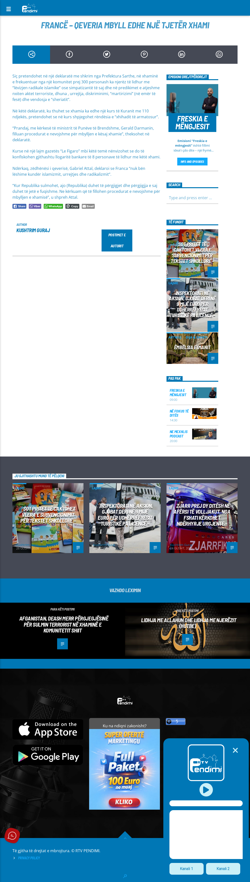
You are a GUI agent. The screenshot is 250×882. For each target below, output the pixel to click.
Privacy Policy (29, 858)
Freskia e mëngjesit (178, 392)
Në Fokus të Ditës (179, 413)
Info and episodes (192, 161)
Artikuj (174, 337)
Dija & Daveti (197, 337)
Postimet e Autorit (117, 240)
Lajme (173, 234)
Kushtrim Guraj (33, 230)
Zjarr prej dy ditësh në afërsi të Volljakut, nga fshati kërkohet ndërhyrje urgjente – (202, 514)
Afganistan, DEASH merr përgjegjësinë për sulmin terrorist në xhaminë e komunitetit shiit (63, 624)
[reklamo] (124, 808)
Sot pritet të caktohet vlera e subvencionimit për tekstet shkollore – (192, 252)
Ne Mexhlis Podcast (179, 433)
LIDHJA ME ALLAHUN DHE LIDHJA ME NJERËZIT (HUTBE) (188, 623)
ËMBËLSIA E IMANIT (192, 347)
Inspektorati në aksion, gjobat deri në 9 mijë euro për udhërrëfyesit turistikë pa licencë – (192, 304)
